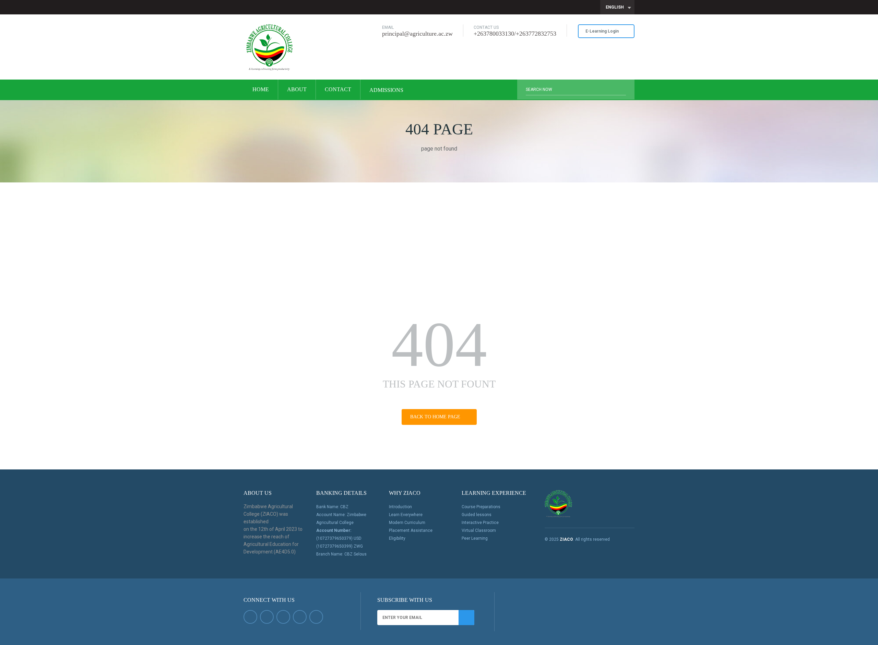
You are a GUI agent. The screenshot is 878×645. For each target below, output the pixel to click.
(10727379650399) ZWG (339, 546)
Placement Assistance (410, 530)
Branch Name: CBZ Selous (341, 554)
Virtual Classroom (479, 530)
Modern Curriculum (407, 522)
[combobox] (617, 7)
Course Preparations (481, 506)
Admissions (387, 90)
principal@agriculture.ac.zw (417, 33)
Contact (338, 89)
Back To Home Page (436, 416)
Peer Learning (475, 538)
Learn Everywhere (406, 514)
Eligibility (397, 538)
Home (260, 89)
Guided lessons (476, 514)
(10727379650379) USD (338, 538)
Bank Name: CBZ (332, 506)
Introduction (400, 506)
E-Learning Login (602, 31)
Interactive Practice (480, 522)
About (297, 89)
